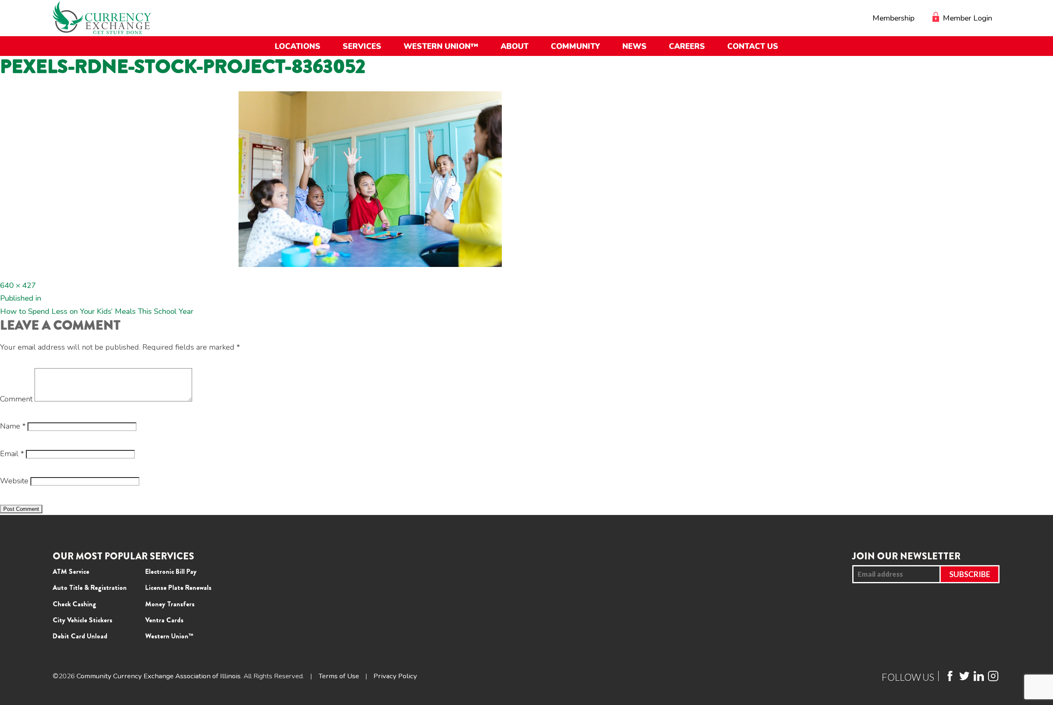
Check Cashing (74, 604)
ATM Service (71, 571)
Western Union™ (169, 636)
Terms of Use (338, 676)
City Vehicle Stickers (82, 620)
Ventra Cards (164, 620)
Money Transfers (170, 604)
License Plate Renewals (178, 587)
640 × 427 (18, 285)
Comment (16, 399)
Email (12, 453)
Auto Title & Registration (90, 587)
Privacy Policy (395, 676)
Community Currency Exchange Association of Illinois (159, 676)
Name (13, 426)
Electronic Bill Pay (171, 571)
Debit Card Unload (80, 636)
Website (14, 480)
